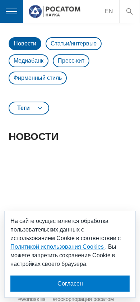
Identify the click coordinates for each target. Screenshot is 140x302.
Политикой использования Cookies (57, 247)
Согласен (70, 284)
